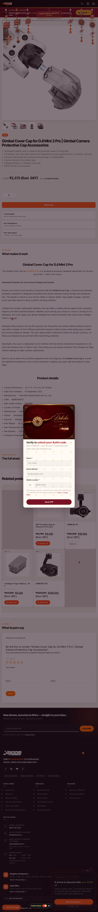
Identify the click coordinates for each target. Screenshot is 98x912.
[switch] (41, 905)
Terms (59, 492)
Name (29, 458)
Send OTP (49, 502)
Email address (32, 469)
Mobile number (33, 480)
